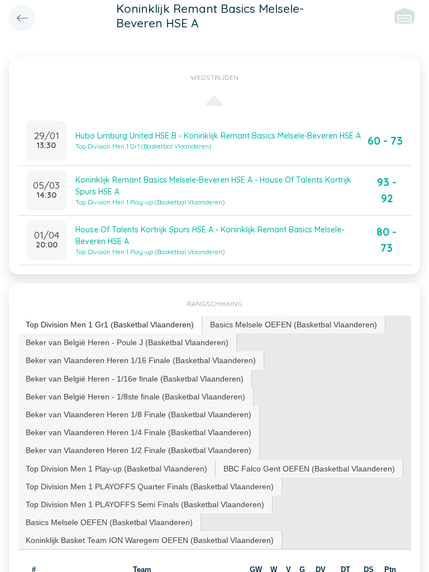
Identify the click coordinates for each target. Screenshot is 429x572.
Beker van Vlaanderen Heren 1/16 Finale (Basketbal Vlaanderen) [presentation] (141, 360)
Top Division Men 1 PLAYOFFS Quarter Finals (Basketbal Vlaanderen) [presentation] (150, 486)
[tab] (110, 325)
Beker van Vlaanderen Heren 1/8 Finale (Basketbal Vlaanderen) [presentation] (138, 414)
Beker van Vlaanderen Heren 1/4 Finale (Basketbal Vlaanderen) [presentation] (138, 432)
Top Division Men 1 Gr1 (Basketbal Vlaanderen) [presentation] (110, 324)
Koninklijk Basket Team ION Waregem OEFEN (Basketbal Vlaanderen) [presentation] (150, 540)
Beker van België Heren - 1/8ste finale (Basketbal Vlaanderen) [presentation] (135, 396)
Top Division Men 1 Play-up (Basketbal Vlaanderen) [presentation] (116, 468)
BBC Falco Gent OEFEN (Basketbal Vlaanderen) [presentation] (309, 468)
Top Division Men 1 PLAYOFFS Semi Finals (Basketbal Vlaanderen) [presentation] (145, 504)
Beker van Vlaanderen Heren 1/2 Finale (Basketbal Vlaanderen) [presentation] (138, 450)
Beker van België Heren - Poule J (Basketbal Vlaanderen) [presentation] (127, 342)
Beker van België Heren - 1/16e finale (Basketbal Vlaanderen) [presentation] (135, 378)
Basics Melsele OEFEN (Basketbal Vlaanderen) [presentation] (293, 324)
